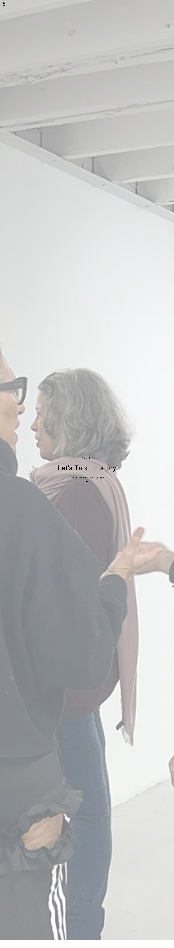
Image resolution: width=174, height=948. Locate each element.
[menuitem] (168, 4)
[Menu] (168, 4)
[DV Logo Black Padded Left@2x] (7, 4)
